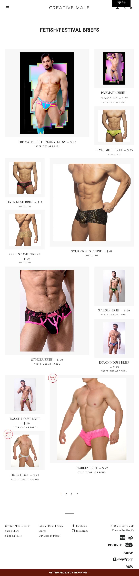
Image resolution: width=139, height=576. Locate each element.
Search (42, 530)
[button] (69, 572)
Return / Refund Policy (51, 525)
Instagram (81, 530)
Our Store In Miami (49, 535)
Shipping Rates (13, 535)
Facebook (81, 525)
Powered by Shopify (123, 530)
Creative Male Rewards (17, 525)
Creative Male (69, 7)
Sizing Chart (12, 530)
